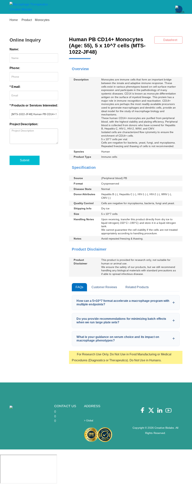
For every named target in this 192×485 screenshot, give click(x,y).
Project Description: (24, 124)
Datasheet (170, 40)
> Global (88, 420)
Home (14, 20)
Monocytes (42, 20)
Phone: (15, 68)
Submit (24, 160)
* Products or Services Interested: (34, 105)
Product (27, 20)
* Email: (15, 86)
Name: (14, 49)
